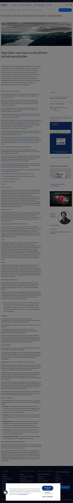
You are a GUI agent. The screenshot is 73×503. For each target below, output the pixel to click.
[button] (5, 492)
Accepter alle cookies (47, 488)
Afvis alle (47, 492)
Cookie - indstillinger (47, 496)
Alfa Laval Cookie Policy (23, 494)
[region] (33, 492)
